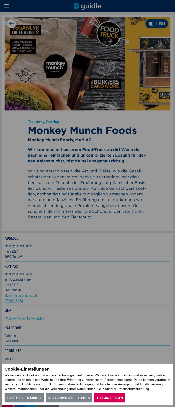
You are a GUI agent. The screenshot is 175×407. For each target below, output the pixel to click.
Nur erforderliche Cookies (69, 398)
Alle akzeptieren (110, 398)
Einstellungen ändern (24, 398)
